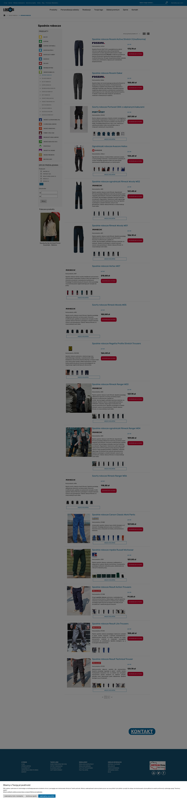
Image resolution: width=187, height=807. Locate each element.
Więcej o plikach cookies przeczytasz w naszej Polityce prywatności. (22, 792)
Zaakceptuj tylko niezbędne (13, 796)
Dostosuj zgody (31, 796)
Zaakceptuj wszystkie (47, 796)
